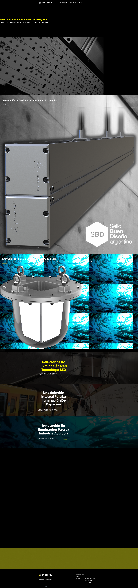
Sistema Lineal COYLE (63, 2)
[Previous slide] (1, 350)
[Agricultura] (78, 576)
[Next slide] (4, 350)
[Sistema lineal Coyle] (80, 574)
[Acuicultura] (78, 578)
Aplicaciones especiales (76, 2)
